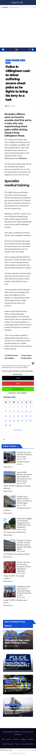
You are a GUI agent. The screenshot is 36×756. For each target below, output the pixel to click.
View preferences (18, 389)
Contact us (31, 739)
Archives (16, 739)
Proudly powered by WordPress (12, 732)
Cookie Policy (12, 393)
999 (6, 680)
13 (26, 411)
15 (6, 416)
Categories (23, 739)
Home (3, 739)
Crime (7, 635)
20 (26, 416)
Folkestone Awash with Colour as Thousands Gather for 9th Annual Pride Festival (24, 591)
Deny (18, 383)
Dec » (20, 430)
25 (18, 421)
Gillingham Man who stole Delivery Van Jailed (17, 643)
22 (6, 421)
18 (18, 416)
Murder (17, 680)
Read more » (8, 467)
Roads (26, 660)
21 (30, 416)
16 (10, 416)
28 (30, 421)
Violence (8, 637)
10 (14, 411)
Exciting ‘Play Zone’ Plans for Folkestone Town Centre (24, 455)
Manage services (17, 374)
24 (14, 421)
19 (22, 416)
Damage (13, 704)
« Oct (15, 430)
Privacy (17, 744)
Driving (8, 60)
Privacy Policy (29, 371)
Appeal (11, 680)
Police (8, 62)
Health (22, 60)
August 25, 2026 (12, 646)
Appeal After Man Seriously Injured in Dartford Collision (16, 665)
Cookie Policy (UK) (7, 744)
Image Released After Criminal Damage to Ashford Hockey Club (18, 710)
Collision (8, 660)
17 (14, 416)
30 (10, 425)
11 (18, 411)
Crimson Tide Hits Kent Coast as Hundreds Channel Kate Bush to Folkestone (24, 566)
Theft (24, 635)
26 (22, 421)
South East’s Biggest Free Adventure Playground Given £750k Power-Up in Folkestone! (24, 523)
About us (9, 739)
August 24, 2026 (12, 668)
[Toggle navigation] (16, 49)
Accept (18, 378)
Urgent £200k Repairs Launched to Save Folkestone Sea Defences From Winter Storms (24, 476)
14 (30, 411)
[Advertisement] (18, 29)
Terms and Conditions (27, 744)
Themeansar (17, 734)
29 (6, 425)
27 (26, 421)
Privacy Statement (22, 393)
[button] (33, 363)
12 (22, 411)
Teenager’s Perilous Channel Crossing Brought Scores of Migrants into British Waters (24, 545)
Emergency (15, 60)
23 (10, 421)
